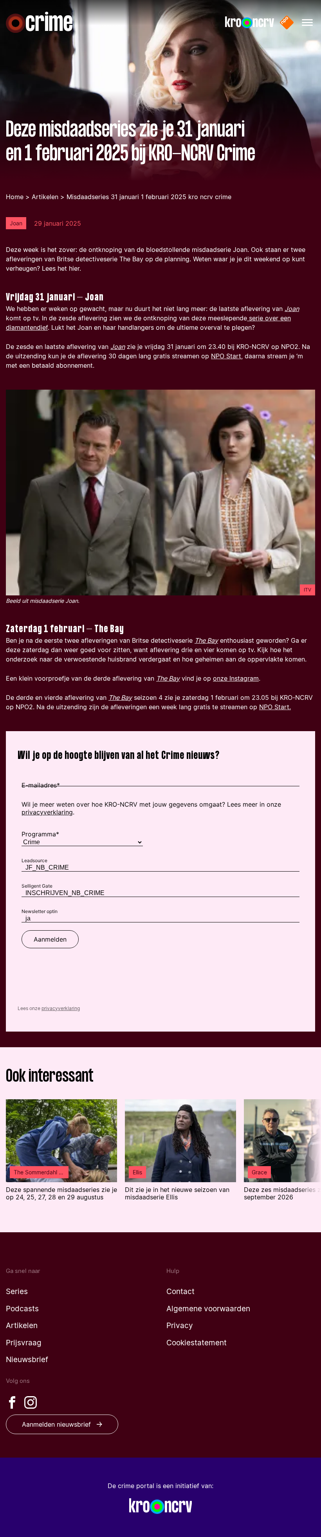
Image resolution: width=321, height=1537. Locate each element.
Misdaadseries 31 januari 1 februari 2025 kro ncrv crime (149, 197)
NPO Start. (275, 707)
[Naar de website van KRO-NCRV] (249, 22)
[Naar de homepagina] (39, 22)
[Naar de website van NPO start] (287, 22)
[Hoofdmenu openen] (307, 22)
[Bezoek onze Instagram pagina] (30, 1402)
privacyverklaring (60, 1008)
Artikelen (45, 197)
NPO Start (226, 356)
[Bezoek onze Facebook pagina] (12, 1402)
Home (14, 197)
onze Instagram (236, 678)
